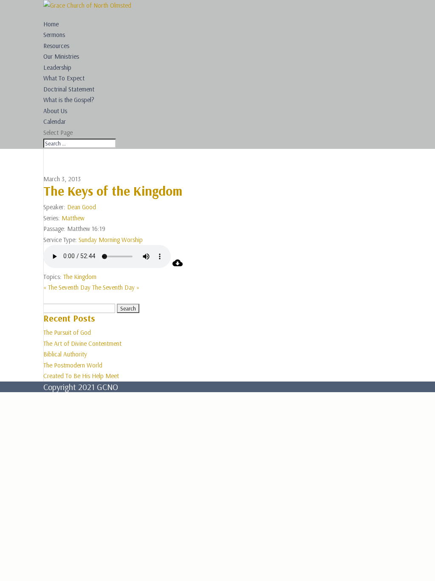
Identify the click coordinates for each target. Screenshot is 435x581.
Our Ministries (61, 56)
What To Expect (64, 78)
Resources (56, 46)
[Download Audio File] (177, 266)
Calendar (54, 121)
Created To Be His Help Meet (81, 376)
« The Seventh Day (66, 287)
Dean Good (81, 207)
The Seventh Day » (115, 287)
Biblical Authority (65, 354)
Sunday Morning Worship (111, 240)
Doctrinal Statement (68, 89)
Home (51, 24)
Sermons (54, 35)
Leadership (57, 67)
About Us (55, 111)
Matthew (73, 218)
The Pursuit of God (67, 332)
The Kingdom (79, 277)
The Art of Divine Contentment (82, 343)
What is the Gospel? (68, 100)
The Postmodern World (72, 365)
